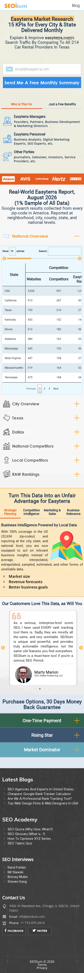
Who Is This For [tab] (21, 104)
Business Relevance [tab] (73, 512)
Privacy (42, 968)
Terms (42, 964)
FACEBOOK (16, 931)
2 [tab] (41, 689)
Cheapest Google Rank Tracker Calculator (39, 794)
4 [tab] (50, 689)
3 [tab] (45, 689)
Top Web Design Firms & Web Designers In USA (43, 803)
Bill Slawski (15, 872)
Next (55, 388)
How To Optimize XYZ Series (29, 839)
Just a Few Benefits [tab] (62, 104)
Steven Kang (17, 882)
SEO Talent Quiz (20, 843)
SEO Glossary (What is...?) (26, 834)
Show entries (13, 251)
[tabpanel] (42, 648)
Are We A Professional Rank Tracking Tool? (40, 799)
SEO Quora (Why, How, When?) (30, 829)
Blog (76, 5)
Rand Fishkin (17, 867)
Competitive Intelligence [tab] (31, 512)
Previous (3, 648)
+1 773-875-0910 (32, 923)
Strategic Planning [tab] (10, 512)
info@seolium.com (32, 916)
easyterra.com (58, 37)
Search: (43, 251)
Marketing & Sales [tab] (52, 512)
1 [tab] (36, 689)
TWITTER (42, 931)
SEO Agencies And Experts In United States (41, 789)
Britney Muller (18, 877)
